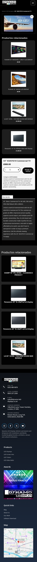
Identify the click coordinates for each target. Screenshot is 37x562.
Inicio (3, 11)
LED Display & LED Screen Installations (4, 5)
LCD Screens (9, 11)
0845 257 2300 (12, 393)
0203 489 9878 (12, 387)
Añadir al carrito (28, 170)
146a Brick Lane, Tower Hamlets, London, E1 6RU (19, 408)
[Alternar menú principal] (33, 3)
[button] (32, 16)
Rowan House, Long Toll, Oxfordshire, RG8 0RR (16, 416)
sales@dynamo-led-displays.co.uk (14, 400)
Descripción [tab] (6, 197)
